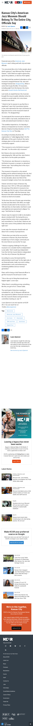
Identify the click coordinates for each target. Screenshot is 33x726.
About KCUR (6, 657)
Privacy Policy (6, 705)
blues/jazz (20, 318)
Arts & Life (10, 311)
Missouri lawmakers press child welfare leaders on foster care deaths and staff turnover (22, 492)
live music (10, 318)
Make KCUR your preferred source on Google (16, 533)
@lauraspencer (11, 307)
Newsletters (6, 670)
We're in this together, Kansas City (16, 608)
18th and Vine (11, 321)
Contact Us (6, 681)
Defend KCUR (16, 628)
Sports (14, 515)
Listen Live (5, 660)
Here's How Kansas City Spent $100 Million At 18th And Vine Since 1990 (21, 596)
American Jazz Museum (14, 314)
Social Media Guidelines (9, 691)
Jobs (4, 684)
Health (14, 501)
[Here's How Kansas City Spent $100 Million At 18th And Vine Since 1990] (8, 595)
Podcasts (5, 667)
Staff (4, 677)
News (4, 663)
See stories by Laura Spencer (19, 350)
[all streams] (31, 724)
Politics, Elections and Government (19, 474)
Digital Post (10, 325)
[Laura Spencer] (5, 339)
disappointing (20, 84)
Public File (5, 701)
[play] (2, 724)
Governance (6, 698)
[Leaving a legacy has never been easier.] (16, 423)
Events (5, 674)
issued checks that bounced (17, 90)
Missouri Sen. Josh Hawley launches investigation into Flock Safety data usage (22, 479)
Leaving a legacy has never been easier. (16, 443)
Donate (28, 2)
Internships (6, 687)
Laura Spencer (11, 26)
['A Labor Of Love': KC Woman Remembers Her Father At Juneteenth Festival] (8, 583)
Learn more (16, 461)
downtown (22, 321)
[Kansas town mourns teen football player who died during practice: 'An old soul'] (7, 517)
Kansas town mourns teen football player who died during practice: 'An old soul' (21, 519)
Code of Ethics (6, 694)
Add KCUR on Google (16, 542)
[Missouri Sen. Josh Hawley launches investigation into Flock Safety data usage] (7, 476)
